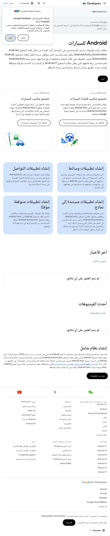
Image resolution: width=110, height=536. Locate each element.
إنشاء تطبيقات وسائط (86, 168)
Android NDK (65, 463)
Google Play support (27, 455)
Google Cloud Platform (97, 502)
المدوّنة (104, 430)
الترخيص (94, 516)
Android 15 (102, 455)
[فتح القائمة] (104, 3)
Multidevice (100, 11)
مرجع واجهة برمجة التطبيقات (61, 455)
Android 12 (102, 467)
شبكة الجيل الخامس (64, 428)
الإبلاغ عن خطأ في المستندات (26, 450)
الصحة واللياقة (66, 415)
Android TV (31, 423)
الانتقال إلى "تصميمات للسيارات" (34, 122)
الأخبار (104, 426)
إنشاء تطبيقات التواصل (31, 168)
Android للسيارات (29, 419)
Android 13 (102, 463)
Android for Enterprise (97, 413)
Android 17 (102, 446)
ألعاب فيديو (67, 406)
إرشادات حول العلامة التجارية (78, 516)
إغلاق (23, 37)
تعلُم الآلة (68, 410)
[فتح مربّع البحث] (43, 3)
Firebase (103, 498)
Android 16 (102, 450)
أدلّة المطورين (66, 450)
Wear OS (32, 410)
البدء (10, 37)
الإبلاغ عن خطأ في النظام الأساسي (24, 446)
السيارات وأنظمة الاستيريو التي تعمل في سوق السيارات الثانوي (73, 364)
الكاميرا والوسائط (65, 419)
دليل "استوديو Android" (62, 446)
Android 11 (102, 472)
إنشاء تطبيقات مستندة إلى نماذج (83, 204)
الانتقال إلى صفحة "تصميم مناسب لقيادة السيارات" (83, 122)
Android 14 (102, 459)
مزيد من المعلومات (97, 376)
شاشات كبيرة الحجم (29, 406)
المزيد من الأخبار (99, 261)
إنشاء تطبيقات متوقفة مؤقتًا (32, 204)
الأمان (105, 417)
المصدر (104, 422)
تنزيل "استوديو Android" (62, 459)
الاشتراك (69, 522)
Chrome (103, 493)
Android (103, 409)
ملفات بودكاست (101, 435)
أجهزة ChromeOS (29, 415)
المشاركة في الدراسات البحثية (26, 459)
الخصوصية (67, 423)
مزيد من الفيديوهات (98, 313)
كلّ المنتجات (102, 506)
